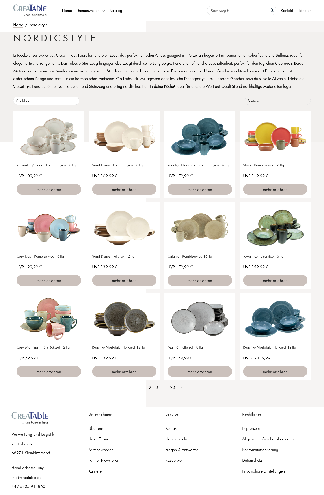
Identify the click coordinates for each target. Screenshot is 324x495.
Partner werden (100, 449)
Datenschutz (252, 460)
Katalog (115, 10)
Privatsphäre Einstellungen (263, 471)
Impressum (251, 428)
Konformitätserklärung (260, 449)
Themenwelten (87, 10)
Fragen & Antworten (182, 449)
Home (67, 10)
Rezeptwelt (174, 460)
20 (172, 387)
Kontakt (287, 10)
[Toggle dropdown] (103, 10)
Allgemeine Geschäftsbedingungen (271, 438)
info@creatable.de (26, 477)
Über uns (95, 428)
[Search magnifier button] (271, 10)
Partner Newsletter (103, 460)
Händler (304, 10)
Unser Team (98, 438)
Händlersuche (176, 438)
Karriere (95, 471)
